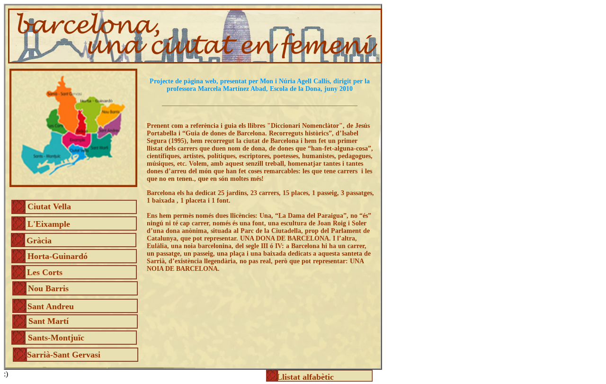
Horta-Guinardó (57, 256)
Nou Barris (48, 288)
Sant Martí (48, 321)
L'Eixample (48, 224)
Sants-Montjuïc (56, 337)
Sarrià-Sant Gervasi (63, 354)
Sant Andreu (50, 306)
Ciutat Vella (49, 206)
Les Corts (44, 272)
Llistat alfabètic (305, 377)
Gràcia (39, 240)
